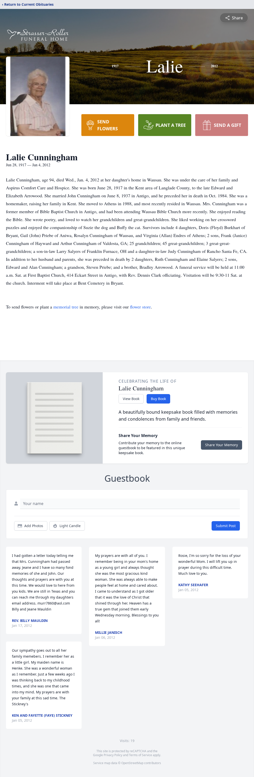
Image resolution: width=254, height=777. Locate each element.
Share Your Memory (221, 444)
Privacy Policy (113, 755)
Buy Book (158, 398)
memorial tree (65, 307)
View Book (131, 398)
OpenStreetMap (132, 763)
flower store (140, 307)
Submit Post (226, 525)
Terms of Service (140, 755)
